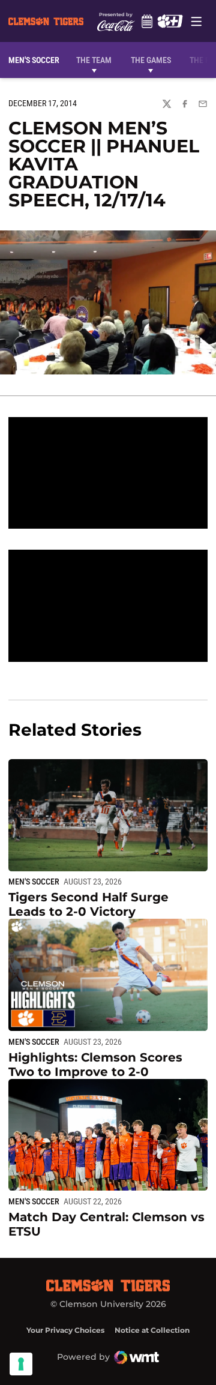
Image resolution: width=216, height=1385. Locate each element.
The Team (94, 60)
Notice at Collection (152, 1330)
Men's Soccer (33, 881)
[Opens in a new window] (169, 21)
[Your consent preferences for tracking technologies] (21, 1364)
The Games (151, 60)
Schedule (146, 21)
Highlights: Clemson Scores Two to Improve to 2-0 (95, 1064)
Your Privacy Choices (65, 1330)
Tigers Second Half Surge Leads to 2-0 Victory (88, 904)
